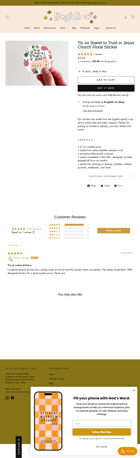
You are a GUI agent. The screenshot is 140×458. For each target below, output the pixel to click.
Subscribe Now (101, 432)
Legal (97, 27)
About (37, 27)
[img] (15, 253)
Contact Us (111, 27)
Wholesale (85, 27)
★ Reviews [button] (19, 447)
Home (27, 27)
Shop (63, 27)
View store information (93, 110)
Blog (74, 27)
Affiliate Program (57, 378)
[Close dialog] (133, 390)
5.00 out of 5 (34, 229)
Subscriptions (50, 27)
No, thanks (101, 446)
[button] (85, 54)
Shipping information (106, 176)
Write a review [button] (113, 230)
